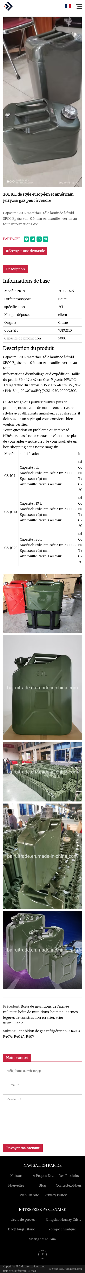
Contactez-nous (69, 1185)
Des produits (69, 1176)
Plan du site (29, 1195)
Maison (16, 1176)
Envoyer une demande (27, 251)
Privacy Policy (56, 1195)
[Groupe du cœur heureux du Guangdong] (8, 6)
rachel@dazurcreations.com (65, 1268)
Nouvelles (16, 1185)
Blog (42, 1185)
